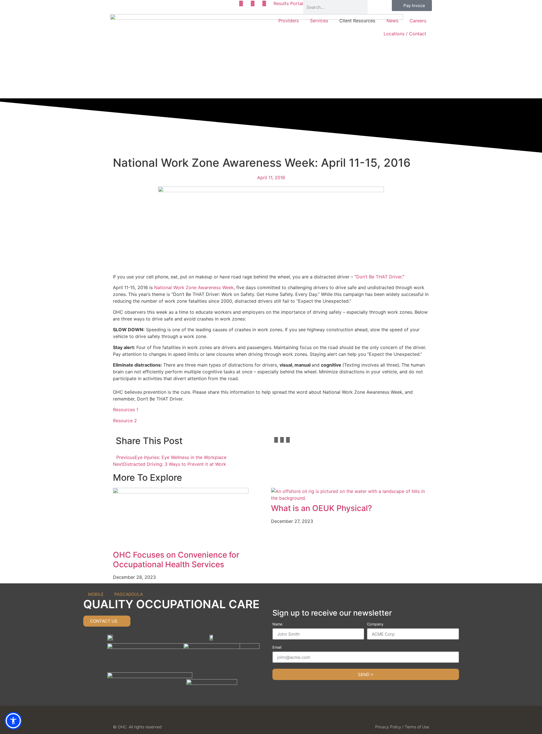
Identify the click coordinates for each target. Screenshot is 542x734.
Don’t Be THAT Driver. (379, 277)
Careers (418, 20)
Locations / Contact (405, 33)
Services (319, 20)
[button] (276, 439)
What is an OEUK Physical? (321, 508)
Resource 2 (125, 420)
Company (375, 624)
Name (277, 624)
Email (276, 647)
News (392, 20)
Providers (288, 20)
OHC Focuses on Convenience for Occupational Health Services (176, 559)
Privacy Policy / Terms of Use (402, 726)
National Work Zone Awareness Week (194, 287)
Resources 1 (125, 409)
